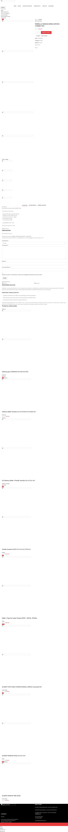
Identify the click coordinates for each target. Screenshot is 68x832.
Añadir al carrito (46, 32)
